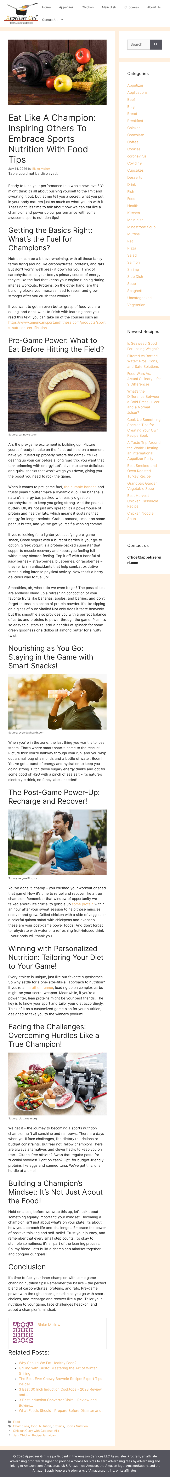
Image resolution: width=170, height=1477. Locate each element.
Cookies (134, 149)
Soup (131, 284)
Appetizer (66, 7)
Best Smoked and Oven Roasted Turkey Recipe (142, 471)
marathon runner (39, 987)
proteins (58, 1426)
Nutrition (45, 1426)
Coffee (132, 142)
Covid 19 (134, 163)
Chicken (88, 7)
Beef (131, 99)
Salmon (133, 262)
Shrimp (133, 269)
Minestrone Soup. (142, 227)
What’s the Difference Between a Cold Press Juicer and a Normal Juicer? (143, 402)
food (34, 1426)
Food (16, 1421)
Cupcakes (131, 7)
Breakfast (135, 121)
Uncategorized (139, 298)
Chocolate (135, 135)
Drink (131, 184)
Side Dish (135, 276)
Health (132, 206)
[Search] (156, 45)
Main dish (109, 7)
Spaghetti (135, 291)
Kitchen (133, 213)
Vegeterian (136, 305)
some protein (83, 904)
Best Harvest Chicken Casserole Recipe (142, 501)
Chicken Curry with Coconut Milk (36, 1430)
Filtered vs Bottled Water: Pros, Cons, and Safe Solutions (143, 361)
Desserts (134, 177)
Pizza (131, 248)
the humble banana (80, 487)
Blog (131, 107)
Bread (132, 114)
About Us (154, 7)
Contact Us (50, 20)
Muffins (133, 234)
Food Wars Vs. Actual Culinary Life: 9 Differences (144, 379)
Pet (130, 241)
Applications (137, 92)
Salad (132, 255)
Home (46, 7)
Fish (130, 192)
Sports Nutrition (77, 1426)
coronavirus (137, 156)
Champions (21, 1426)
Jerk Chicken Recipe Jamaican (34, 1435)
